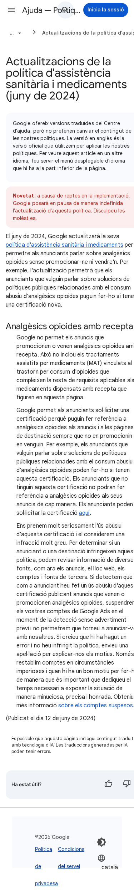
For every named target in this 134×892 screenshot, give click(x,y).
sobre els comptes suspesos (95, 705)
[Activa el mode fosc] (101, 842)
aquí (84, 513)
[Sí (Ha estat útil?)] (108, 785)
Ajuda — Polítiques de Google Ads (51, 10)
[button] (11, 10)
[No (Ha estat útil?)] (127, 785)
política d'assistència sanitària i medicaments (64, 244)
